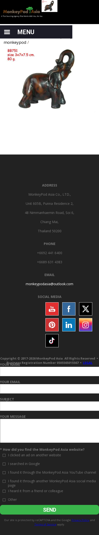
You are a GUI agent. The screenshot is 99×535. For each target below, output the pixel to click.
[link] (49, 284)
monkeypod (15, 42)
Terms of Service (45, 524)
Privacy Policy (80, 520)
